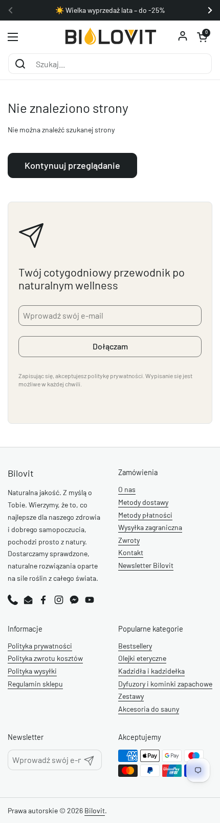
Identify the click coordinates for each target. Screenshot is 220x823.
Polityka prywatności (40, 645)
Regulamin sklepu (35, 683)
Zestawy (131, 696)
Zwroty (129, 540)
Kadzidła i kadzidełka (151, 671)
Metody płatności (145, 515)
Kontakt (130, 552)
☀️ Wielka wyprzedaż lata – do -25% (110, 10)
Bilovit (94, 810)
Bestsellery (135, 645)
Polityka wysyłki (32, 671)
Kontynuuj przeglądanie (72, 165)
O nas (127, 489)
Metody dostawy (143, 502)
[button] (202, 37)
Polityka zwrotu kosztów (45, 658)
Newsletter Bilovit (145, 565)
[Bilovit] (110, 37)
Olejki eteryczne (142, 658)
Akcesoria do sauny (148, 708)
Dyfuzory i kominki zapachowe (165, 683)
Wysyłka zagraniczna (150, 527)
